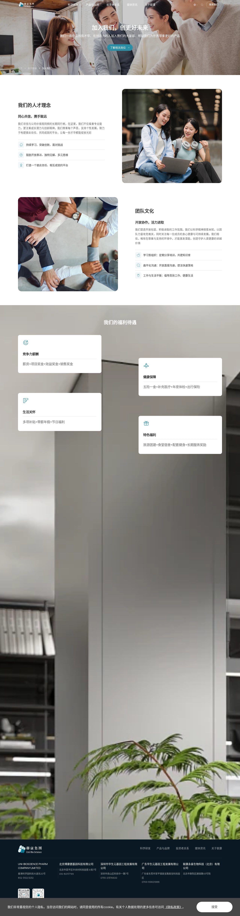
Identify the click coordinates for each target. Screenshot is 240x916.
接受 (215, 906)
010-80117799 (66, 874)
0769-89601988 (151, 882)
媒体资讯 (132, 4)
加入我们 (46, 68)
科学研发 (73, 4)
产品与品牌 (92, 4)
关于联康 (150, 4)
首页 (20, 68)
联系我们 (213, 4)
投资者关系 (113, 4)
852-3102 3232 (26, 878)
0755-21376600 (108, 878)
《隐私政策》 (173, 907)
